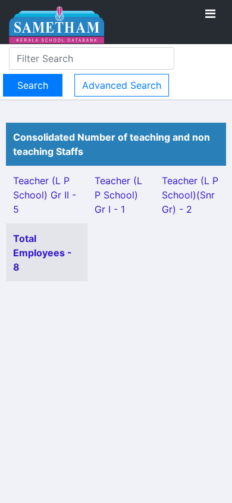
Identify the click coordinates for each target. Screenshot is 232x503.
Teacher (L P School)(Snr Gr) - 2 (190, 195)
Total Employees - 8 (42, 252)
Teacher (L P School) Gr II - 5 (44, 195)
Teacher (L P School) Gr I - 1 (118, 195)
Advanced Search (121, 85)
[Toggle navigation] (210, 14)
